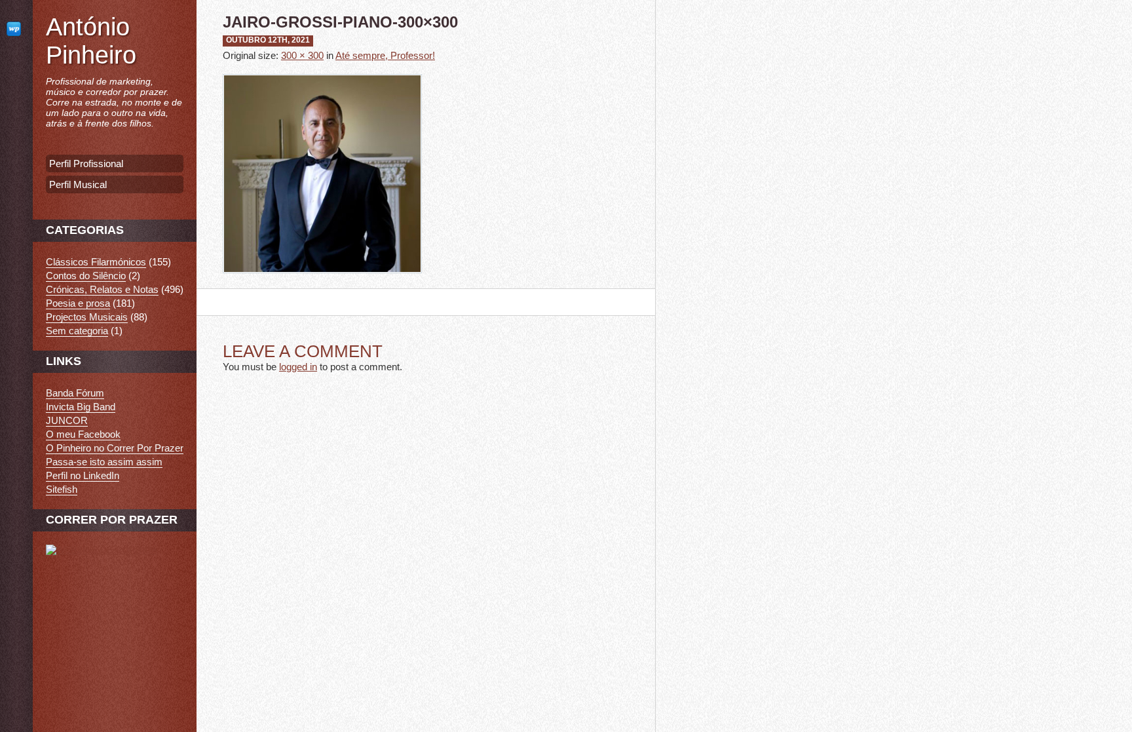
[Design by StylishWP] (16, 28)
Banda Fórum (75, 392)
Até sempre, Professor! (385, 55)
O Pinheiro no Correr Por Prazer (114, 447)
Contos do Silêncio (86, 275)
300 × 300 (302, 55)
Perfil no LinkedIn (82, 475)
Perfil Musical (78, 184)
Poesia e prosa (78, 303)
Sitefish (61, 489)
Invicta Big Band (80, 406)
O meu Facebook (83, 434)
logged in (298, 366)
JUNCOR (67, 420)
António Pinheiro (91, 41)
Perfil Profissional (86, 163)
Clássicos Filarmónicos (96, 261)
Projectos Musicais (87, 316)
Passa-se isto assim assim (104, 461)
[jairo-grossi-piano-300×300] (322, 282)
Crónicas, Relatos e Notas (102, 289)
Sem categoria (77, 330)
